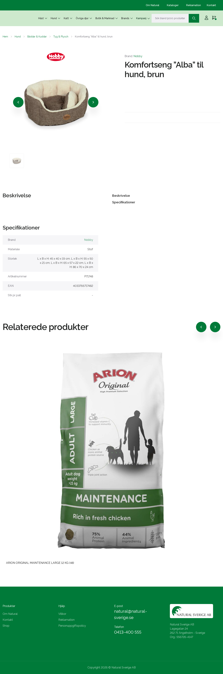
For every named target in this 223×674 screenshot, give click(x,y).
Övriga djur (82, 18)
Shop (6, 625)
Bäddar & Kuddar (37, 36)
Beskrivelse (121, 195)
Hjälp (61, 606)
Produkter (9, 606)
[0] (214, 18)
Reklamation (193, 5)
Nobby (137, 56)
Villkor (62, 613)
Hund (54, 18)
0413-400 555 (127, 632)
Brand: (133, 56)
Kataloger (173, 5)
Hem (5, 36)
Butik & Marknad (104, 18)
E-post (118, 606)
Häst (41, 18)
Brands (125, 18)
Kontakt (211, 5)
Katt (66, 18)
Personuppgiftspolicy (72, 625)
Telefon (119, 627)
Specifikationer (123, 202)
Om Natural (152, 5)
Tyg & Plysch (60, 36)
